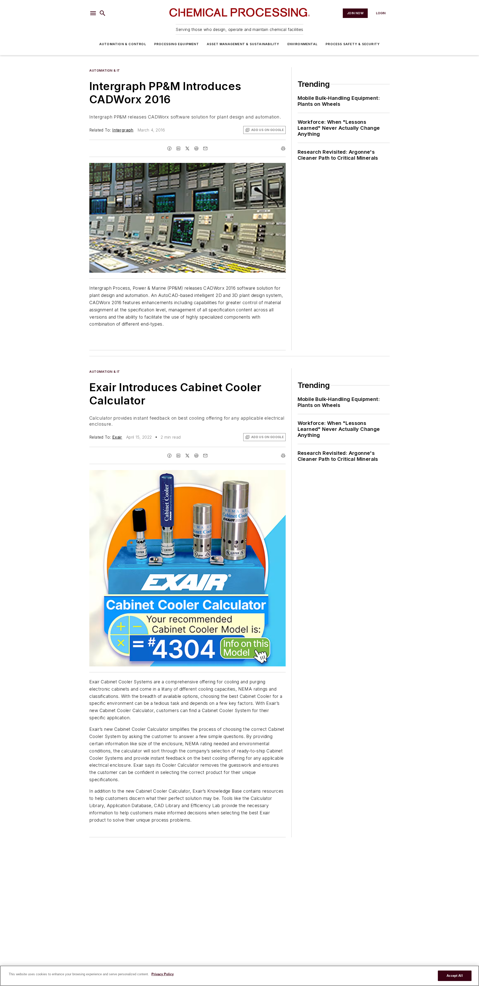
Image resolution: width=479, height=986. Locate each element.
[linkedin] (178, 148)
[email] (205, 148)
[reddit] (196, 148)
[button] (93, 13)
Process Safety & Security (353, 44)
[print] (283, 148)
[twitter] (187, 148)
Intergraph (122, 129)
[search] (102, 13)
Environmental (302, 44)
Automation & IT (104, 70)
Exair (117, 437)
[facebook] (169, 148)
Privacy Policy (162, 974)
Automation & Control (122, 44)
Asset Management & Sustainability (243, 44)
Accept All (455, 976)
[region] (239, 976)
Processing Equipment (176, 44)
